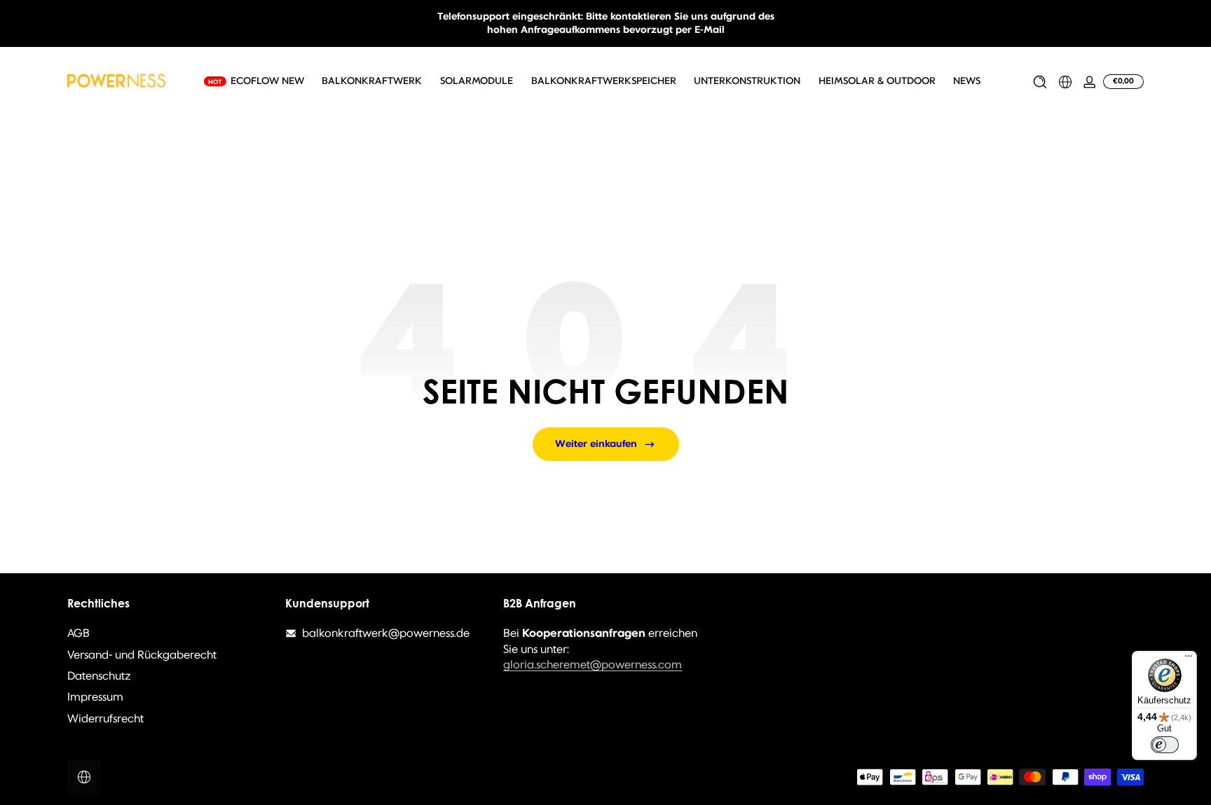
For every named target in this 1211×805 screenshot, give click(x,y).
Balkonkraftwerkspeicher (603, 81)
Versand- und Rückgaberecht (142, 654)
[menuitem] (169, 633)
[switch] (1165, 744)
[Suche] (1040, 82)
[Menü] (1188, 659)
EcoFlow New (267, 81)
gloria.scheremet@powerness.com (592, 664)
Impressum (95, 696)
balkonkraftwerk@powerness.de (386, 633)
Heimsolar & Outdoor (877, 81)
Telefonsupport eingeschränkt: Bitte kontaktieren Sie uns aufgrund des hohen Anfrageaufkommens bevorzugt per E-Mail (605, 23)
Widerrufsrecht (105, 718)
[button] (1040, 82)
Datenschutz (99, 675)
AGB (78, 633)
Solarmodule (476, 81)
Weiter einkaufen (596, 444)
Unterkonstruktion (747, 81)
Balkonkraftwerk (372, 81)
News (966, 81)
